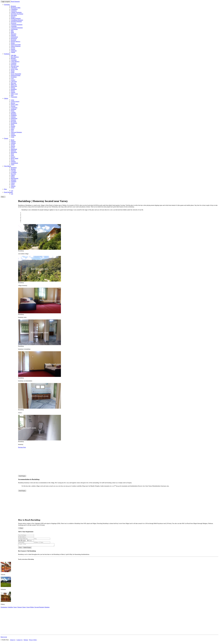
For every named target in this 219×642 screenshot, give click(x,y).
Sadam (13, 127)
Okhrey (13, 175)
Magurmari (14, 149)
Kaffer (12, 72)
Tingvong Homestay (16, 132)
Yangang (13, 135)
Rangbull (13, 40)
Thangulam (14, 97)
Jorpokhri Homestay (16, 21)
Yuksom (13, 186)
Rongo (13, 160)
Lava (12, 78)
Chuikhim (13, 63)
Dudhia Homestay (16, 18)
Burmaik (13, 58)
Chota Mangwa (15, 61)
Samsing (13, 161)
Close (20, 547)
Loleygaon (14, 81)
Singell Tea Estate (16, 44)
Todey (12, 164)
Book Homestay (15, 1)
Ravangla (13, 121)
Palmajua (13, 35)
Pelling (13, 177)
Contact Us (19, 640)
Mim (12, 30)
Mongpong (14, 152)
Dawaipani (14, 15)
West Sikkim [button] (7, 166)
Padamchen (14, 118)
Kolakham (14, 77)
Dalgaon (13, 141)
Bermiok (13, 169)
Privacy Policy (33, 640)
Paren (12, 155)
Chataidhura (14, 9)
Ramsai (13, 157)
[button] (20, 447)
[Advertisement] (118, 461)
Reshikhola (14, 123)
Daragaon (13, 64)
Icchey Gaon (14, 69)
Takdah (13, 52)
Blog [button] (5, 189)
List (12, 190)
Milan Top (14, 84)
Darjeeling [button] (7, 4)
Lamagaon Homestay (16, 24)
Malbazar (13, 150)
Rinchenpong (14, 178)
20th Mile (13, 55)
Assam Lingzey (15, 101)
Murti (12, 153)
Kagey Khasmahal (16, 74)
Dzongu (13, 106)
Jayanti (13, 144)
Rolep (12, 124)
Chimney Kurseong (16, 12)
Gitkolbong (14, 67)
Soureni (13, 49)
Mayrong (13, 83)
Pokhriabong (14, 37)
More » (3, 196)
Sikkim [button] (6, 98)
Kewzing (13, 173)
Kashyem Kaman (15, 75)
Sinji (12, 95)
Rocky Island (14, 158)
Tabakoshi (14, 50)
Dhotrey (13, 17)
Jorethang (13, 109)
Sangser (13, 92)
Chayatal (13, 170)
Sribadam (13, 180)
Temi (12, 130)
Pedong (13, 87)
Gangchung (14, 107)
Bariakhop (14, 167)
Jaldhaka (13, 143)
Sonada (13, 47)
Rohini (13, 43)
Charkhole (14, 60)
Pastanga (13, 120)
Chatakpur (14, 10)
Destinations (4, 607)
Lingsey (13, 80)
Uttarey (13, 183)
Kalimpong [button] (7, 54)
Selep (12, 129)
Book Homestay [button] (8, 192)
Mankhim (13, 113)
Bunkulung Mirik (15, 7)
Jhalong (13, 146)
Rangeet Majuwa (15, 41)
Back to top (4, 637)
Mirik (12, 32)
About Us (12, 640)
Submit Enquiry (27, 547)
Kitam (12, 110)
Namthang (14, 115)
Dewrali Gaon (15, 66)
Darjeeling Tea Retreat (17, 14)
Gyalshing (14, 172)
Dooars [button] (6, 138)
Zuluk (12, 137)
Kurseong (13, 23)
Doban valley (14, 104)
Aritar (12, 100)
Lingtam (13, 112)
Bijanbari (13, 6)
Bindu (12, 140)
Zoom (12, 187)
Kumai (13, 147)
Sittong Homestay (16, 46)
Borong (13, 103)
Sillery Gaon (14, 93)
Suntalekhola (14, 163)
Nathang (13, 117)
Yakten (13, 133)
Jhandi (12, 70)
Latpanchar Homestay (17, 27)
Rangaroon (14, 38)
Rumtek (13, 126)
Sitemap (26, 640)
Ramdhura (14, 89)
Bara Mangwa (15, 57)
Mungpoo (13, 34)
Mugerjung (14, 86)
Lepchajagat (14, 29)
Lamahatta (14, 26)
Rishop (13, 90)
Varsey (13, 184)
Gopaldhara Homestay (17, 20)
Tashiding (13, 181)
